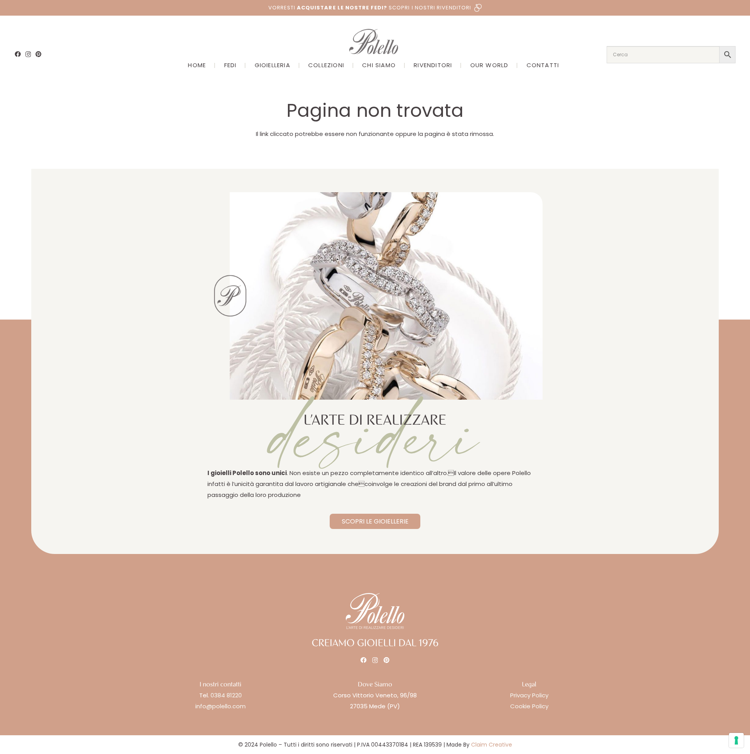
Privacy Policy (529, 695)
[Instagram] (28, 54)
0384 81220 (226, 695)
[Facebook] (18, 54)
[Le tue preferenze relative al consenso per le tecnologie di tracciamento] (736, 740)
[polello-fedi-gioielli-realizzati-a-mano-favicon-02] (230, 296)
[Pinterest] (38, 54)
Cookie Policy (529, 706)
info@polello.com (220, 706)
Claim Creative (491, 745)
